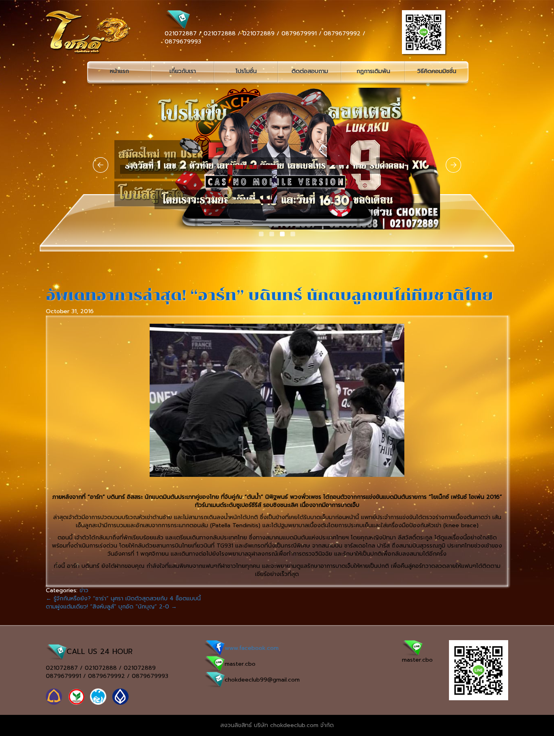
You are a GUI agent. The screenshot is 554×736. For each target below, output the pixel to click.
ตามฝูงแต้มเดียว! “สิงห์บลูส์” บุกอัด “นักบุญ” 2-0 (111, 606)
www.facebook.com (252, 648)
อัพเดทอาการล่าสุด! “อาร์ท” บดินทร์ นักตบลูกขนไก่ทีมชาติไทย (269, 295)
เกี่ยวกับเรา (183, 71)
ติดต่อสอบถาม (310, 71)
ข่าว (83, 590)
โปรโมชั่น (246, 71)
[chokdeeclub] (76, 32)
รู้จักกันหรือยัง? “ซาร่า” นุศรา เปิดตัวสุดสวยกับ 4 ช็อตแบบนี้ (123, 598)
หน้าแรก (119, 71)
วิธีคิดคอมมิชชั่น (436, 71)
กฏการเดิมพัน (373, 71)
